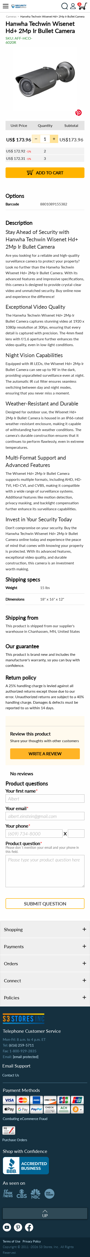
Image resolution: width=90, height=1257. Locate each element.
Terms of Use (11, 1241)
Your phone (17, 826)
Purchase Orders (14, 1140)
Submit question (45, 903)
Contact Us (10, 1075)
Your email (16, 808)
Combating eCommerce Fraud (25, 1119)
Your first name (21, 791)
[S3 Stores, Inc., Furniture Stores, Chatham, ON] (26, 1165)
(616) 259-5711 (21, 1045)
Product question (23, 843)
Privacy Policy (32, 1241)
